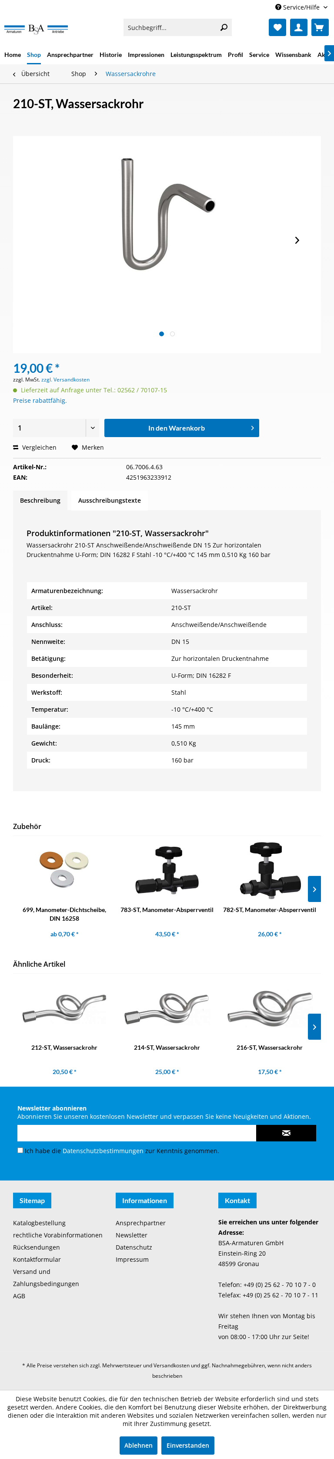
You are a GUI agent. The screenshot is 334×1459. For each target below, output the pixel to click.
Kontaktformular (37, 1259)
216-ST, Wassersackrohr (270, 1047)
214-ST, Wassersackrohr (167, 1047)
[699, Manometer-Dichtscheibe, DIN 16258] (64, 870)
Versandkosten (172, 1365)
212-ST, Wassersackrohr (64, 1047)
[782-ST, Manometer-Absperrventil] (270, 870)
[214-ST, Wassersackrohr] (167, 1008)
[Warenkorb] (320, 27)
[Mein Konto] (298, 27)
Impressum (132, 1259)
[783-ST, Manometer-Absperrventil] (167, 870)
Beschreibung (40, 500)
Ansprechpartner (141, 1223)
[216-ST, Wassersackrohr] (270, 1008)
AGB (19, 1296)
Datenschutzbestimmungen (103, 1151)
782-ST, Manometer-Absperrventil (269, 909)
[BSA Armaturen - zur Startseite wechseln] (36, 29)
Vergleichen (38, 447)
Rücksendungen (36, 1247)
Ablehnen (138, 1445)
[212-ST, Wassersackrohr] (64, 1008)
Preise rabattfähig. (40, 400)
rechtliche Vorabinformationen (58, 1235)
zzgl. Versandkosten (65, 379)
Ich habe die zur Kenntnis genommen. (122, 1151)
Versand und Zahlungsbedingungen (46, 1277)
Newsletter (131, 1235)
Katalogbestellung (39, 1223)
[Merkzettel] (277, 27)
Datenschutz (134, 1247)
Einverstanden (188, 1445)
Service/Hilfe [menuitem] (301, 7)
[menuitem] (178, 27)
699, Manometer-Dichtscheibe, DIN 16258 (64, 914)
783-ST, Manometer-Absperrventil (167, 909)
